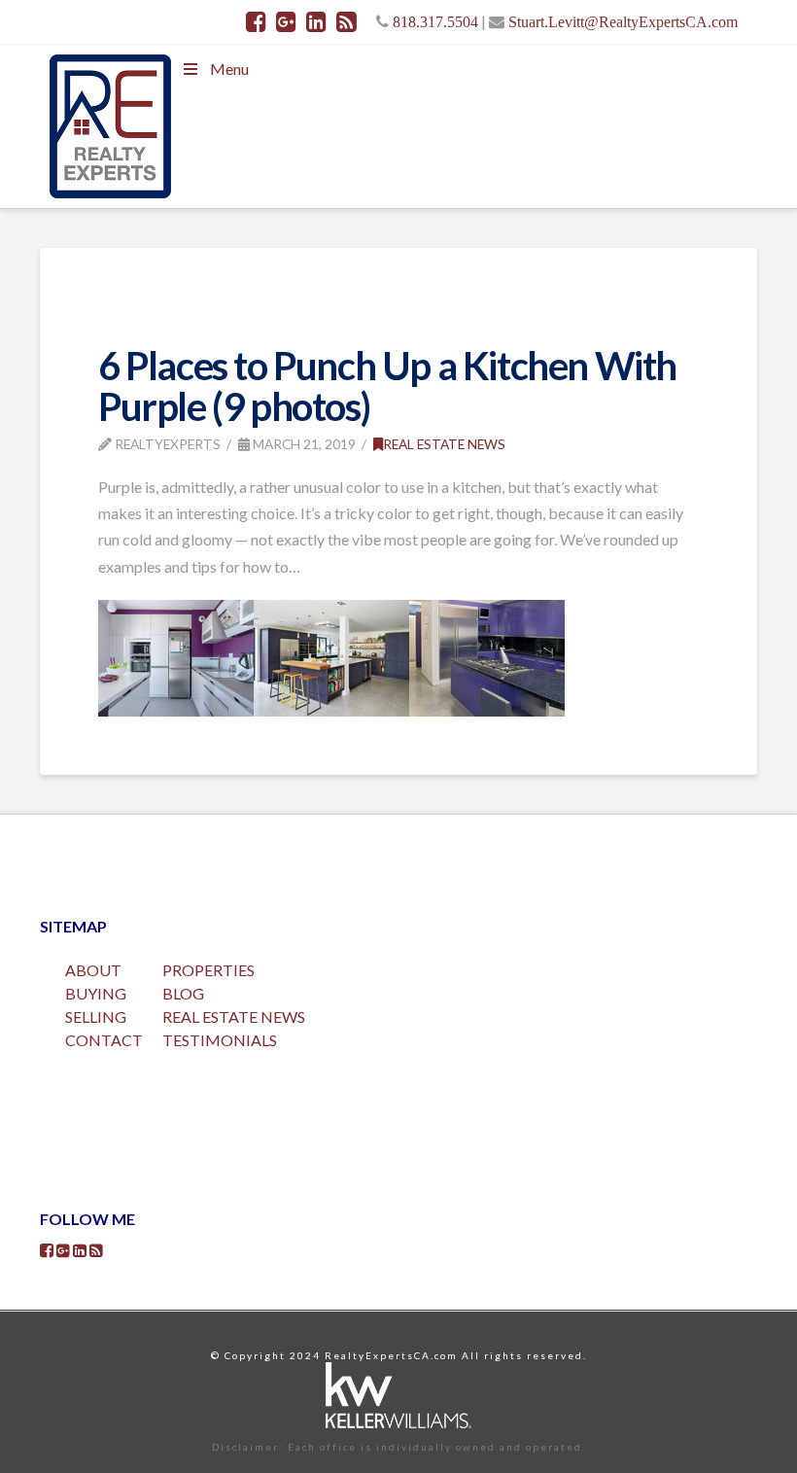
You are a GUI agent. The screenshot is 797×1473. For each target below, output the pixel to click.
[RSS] (346, 21)
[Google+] (286, 21)
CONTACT (104, 1040)
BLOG (183, 993)
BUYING (95, 993)
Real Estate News (444, 444)
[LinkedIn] (316, 21)
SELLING (95, 1016)
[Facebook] (256, 21)
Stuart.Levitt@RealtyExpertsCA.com (623, 21)
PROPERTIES (208, 970)
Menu (229, 68)
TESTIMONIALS (219, 1040)
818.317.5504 (435, 21)
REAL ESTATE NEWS (233, 1016)
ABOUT (93, 970)
